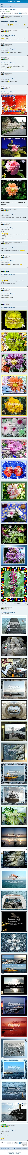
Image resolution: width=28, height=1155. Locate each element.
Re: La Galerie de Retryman (9, 21)
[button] (8, 13)
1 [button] (12, 13)
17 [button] (23, 13)
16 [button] (21, 13)
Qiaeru (19, 1152)
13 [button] (15, 13)
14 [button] (17, 13)
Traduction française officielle (12, 1152)
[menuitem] (2, 4)
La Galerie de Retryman (8, 9)
